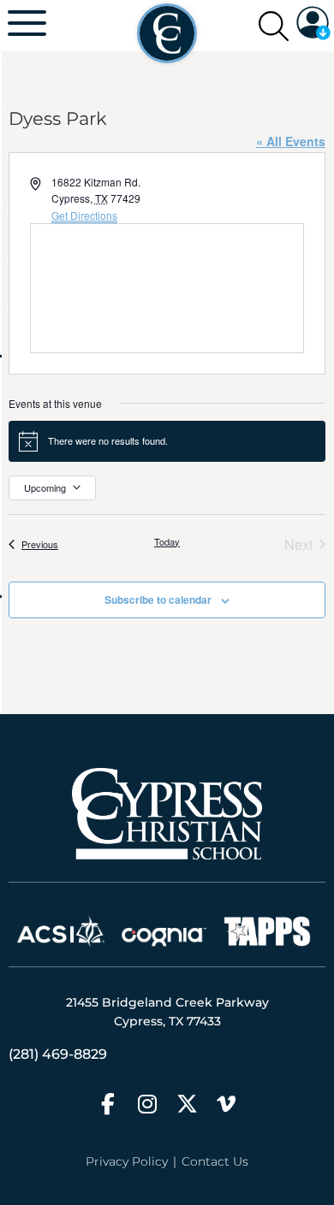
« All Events (290, 141)
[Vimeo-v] (226, 1103)
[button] (313, 25)
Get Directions (84, 215)
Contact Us (215, 1161)
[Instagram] (147, 1103)
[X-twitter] (187, 1103)
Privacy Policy (127, 1161)
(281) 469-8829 (58, 1054)
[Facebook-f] (108, 1103)
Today (167, 541)
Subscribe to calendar (158, 599)
